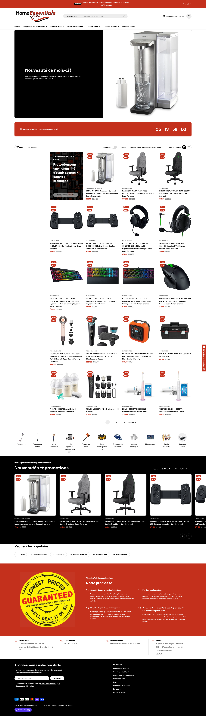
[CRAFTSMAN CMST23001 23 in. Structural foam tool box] (175, 331)
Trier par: (123, 147)
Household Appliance (94, 188)
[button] (204, 358)
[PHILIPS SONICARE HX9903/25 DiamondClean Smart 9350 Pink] (138, 386)
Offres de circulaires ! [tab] (183, 469)
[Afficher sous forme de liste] (189, 147)
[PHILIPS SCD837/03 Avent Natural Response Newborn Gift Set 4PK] (66, 386)
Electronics (54, 240)
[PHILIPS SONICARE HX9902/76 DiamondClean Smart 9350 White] (175, 386)
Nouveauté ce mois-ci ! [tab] (162, 469)
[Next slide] (189, 536)
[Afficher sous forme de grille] (184, 147)
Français (186, 4)
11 (124, 422)
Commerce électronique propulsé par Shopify (56, 705)
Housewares (127, 188)
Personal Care (55, 351)
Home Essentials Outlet (29, 705)
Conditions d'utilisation (48, 684)
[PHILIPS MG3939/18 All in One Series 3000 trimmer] (102, 386)
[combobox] (95, 16)
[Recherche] (124, 16)
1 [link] (107, 422)
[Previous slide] (182, 536)
